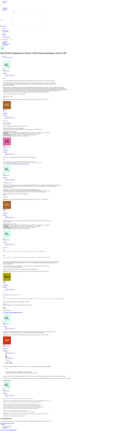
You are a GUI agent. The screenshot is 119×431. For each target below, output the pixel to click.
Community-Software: (8, 429)
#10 (6, 396)
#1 (5, 76)
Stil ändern (3, 424)
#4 (5, 180)
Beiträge (4, 73)
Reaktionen (5, 113)
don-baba (5, 303)
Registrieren (5, 9)
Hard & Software (7, 310)
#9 (5, 354)
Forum (4, 34)
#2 (5, 118)
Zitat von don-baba (9, 357)
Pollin (5, 294)
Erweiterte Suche (6, 37)
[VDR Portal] (22, 23)
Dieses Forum (5, 31)
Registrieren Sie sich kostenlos (28, 421)
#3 (5, 155)
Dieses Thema (6, 30)
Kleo (4, 56)
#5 (5, 218)
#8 (5, 329)
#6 (5, 245)
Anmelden (5, 7)
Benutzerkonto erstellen (5, 423)
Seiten (4, 33)
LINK (4, 195)
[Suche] (12, 39)
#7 (5, 290)
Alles (4, 28)
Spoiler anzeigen (7, 380)
